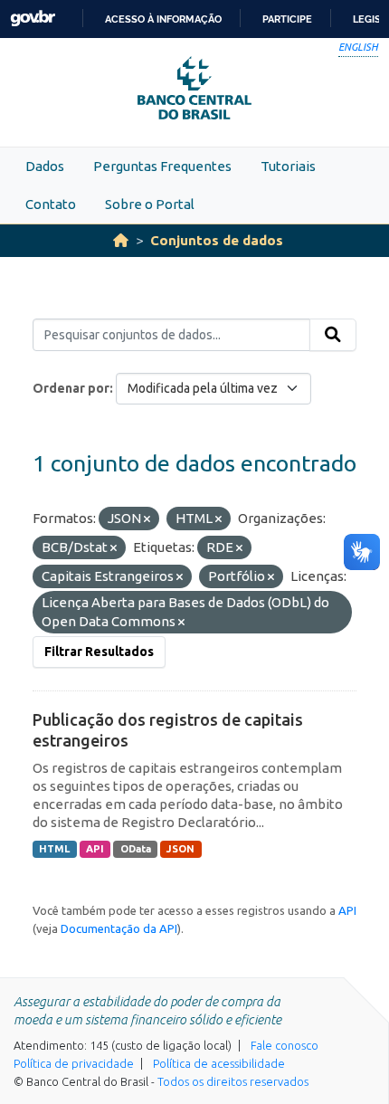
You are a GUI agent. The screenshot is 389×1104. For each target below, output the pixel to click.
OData (135, 848)
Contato (50, 204)
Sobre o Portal (149, 204)
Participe (287, 19)
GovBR (32, 18)
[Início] (120, 240)
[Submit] (332, 335)
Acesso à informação (163, 19)
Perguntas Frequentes (162, 166)
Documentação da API (119, 928)
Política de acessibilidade (219, 1063)
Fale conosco (284, 1045)
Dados (44, 166)
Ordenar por (71, 388)
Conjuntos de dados (216, 240)
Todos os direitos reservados (232, 1081)
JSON (180, 848)
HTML (54, 848)
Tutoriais (288, 166)
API (95, 848)
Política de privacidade (74, 1063)
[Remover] (147, 519)
